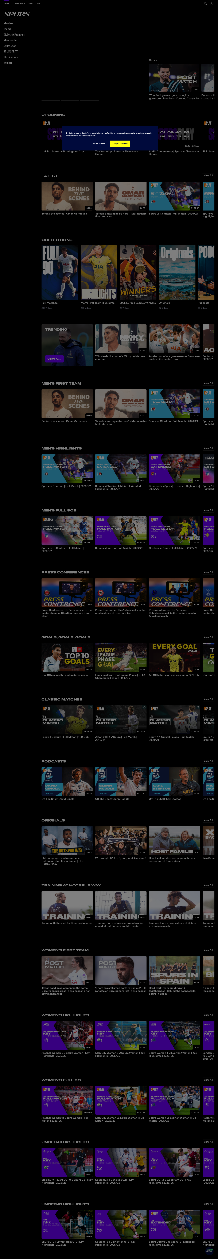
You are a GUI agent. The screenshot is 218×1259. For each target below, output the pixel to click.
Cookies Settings (98, 143)
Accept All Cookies (120, 143)
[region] (110, 138)
